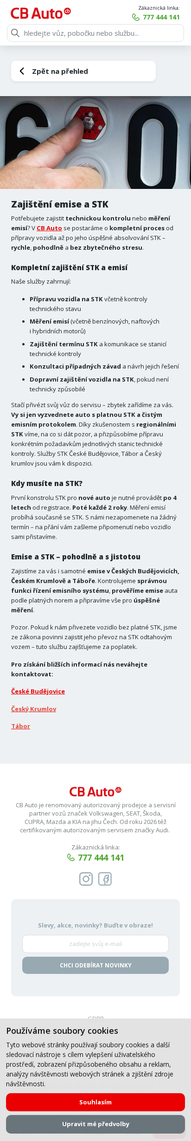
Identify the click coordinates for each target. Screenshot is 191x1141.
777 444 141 (161, 17)
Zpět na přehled (60, 71)
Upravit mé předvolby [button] (95, 1124)
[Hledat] (15, 33)
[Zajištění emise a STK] (95, 142)
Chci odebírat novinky (96, 965)
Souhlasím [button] (95, 1102)
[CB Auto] (41, 13)
